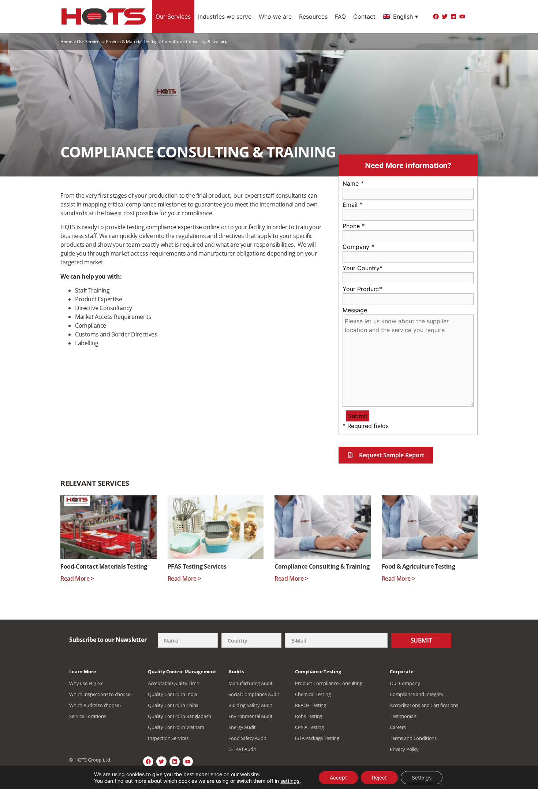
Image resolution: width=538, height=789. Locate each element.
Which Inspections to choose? (100, 694)
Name (353, 183)
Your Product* (362, 289)
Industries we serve (224, 16)
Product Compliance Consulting (328, 683)
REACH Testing (310, 705)
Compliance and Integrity (416, 694)
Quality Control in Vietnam (176, 727)
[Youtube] (462, 16)
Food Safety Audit (247, 738)
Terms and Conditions (413, 738)
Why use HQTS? (86, 683)
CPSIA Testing (309, 727)
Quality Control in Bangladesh (179, 716)
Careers (398, 727)
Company (358, 246)
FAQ (340, 16)
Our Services (173, 16)
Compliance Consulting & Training (321, 566)
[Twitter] (445, 16)
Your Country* (362, 268)
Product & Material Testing (131, 41)
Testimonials (403, 716)
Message (355, 310)
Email (352, 204)
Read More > (77, 578)
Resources (313, 16)
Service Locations (87, 716)
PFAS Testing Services (197, 566)
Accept (338, 777)
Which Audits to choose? (95, 705)
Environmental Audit (250, 716)
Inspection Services (168, 738)
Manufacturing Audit (250, 683)
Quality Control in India (172, 694)
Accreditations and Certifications (424, 705)
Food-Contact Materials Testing (103, 566)
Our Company (405, 683)
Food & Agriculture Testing (418, 566)
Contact (364, 16)
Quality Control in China (173, 705)
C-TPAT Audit (242, 749)
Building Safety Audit (250, 705)
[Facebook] (436, 16)
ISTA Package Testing (317, 738)
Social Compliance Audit (253, 694)
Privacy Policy (404, 749)
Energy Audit (241, 727)
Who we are (275, 16)
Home (66, 41)
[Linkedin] (453, 16)
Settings (421, 777)
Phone (354, 226)
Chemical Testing (313, 694)
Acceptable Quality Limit (173, 683)
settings (289, 781)
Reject (379, 777)
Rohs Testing (308, 716)
